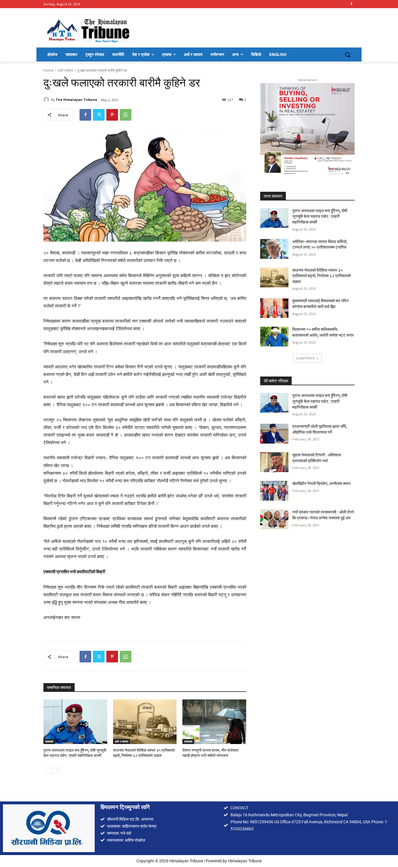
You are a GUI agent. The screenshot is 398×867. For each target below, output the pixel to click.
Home (48, 70)
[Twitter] (99, 115)
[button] (348, 54)
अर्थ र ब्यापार (65, 70)
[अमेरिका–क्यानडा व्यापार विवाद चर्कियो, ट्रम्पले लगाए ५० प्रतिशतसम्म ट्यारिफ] (274, 248)
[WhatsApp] (125, 115)
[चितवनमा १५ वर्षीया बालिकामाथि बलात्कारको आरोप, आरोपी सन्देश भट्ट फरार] (274, 337)
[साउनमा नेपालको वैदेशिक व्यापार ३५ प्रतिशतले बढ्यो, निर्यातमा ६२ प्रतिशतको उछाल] (145, 721)
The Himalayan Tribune (76, 99)
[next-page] (56, 769)
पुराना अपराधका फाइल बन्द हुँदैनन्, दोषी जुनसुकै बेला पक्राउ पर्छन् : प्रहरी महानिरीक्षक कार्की (319, 216)
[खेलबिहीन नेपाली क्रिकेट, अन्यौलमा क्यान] (274, 491)
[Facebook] (351, 4)
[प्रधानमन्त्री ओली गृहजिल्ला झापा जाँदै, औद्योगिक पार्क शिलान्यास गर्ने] (274, 434)
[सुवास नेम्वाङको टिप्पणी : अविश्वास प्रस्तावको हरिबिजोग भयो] (274, 462)
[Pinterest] (112, 115)
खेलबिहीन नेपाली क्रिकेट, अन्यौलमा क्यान (321, 483)
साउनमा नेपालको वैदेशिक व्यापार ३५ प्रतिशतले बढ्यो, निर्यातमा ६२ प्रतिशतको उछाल (321, 276)
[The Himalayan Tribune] (47, 100)
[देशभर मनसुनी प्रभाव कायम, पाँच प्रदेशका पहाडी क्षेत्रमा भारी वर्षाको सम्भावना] (214, 721)
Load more (305, 358)
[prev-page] (47, 769)
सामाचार (49, 741)
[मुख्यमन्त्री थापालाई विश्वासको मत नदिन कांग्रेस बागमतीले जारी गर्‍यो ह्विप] (274, 308)
